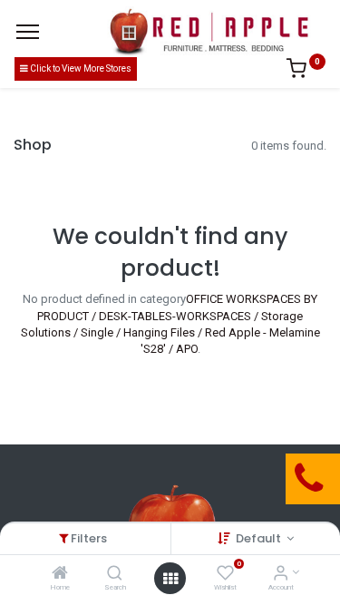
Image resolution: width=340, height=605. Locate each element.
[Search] (114, 574)
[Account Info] (280, 574)
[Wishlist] (225, 574)
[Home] (60, 574)
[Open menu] (170, 579)
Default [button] (260, 538)
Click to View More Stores (79, 68)
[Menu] (28, 31)
